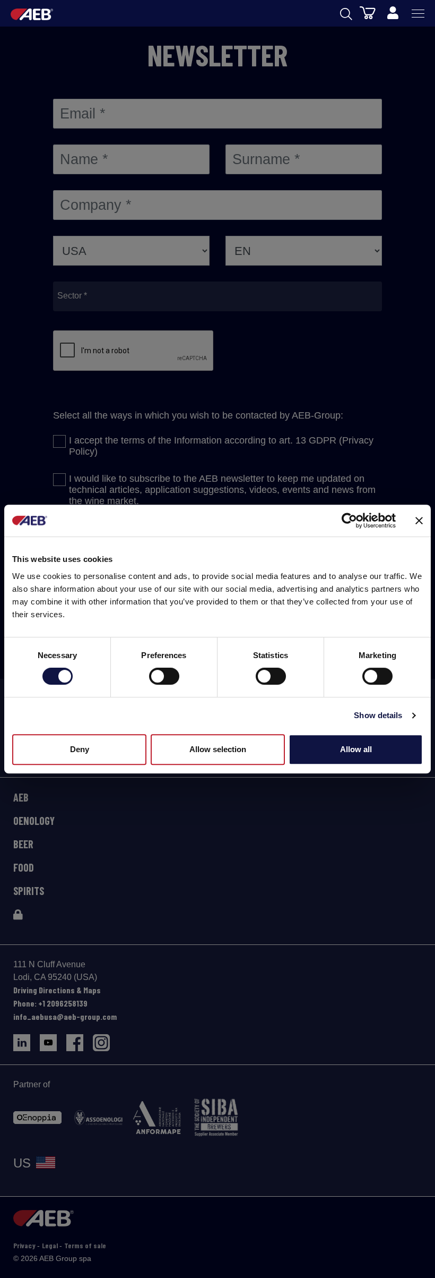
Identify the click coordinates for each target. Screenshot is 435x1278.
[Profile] (392, 13)
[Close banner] (419, 520)
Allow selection (217, 749)
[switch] (164, 676)
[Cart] (367, 12)
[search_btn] (346, 13)
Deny (79, 749)
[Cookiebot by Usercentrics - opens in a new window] (349, 521)
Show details (378, 715)
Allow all (356, 749)
